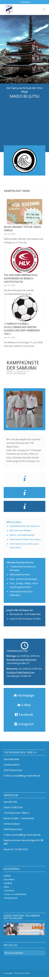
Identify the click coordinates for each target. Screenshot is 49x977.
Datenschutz (25, 2)
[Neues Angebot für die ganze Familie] (24, 211)
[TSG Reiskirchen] (20, 9)
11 (30, 425)
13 (34, 425)
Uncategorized (11, 897)
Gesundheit (9, 879)
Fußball (7, 875)
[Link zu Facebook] (43, 973)
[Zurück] (8, 256)
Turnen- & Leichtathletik (15, 894)
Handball (8, 883)
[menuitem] (25, 2)
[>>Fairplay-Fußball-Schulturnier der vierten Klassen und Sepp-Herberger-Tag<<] (24, 308)
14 (36, 425)
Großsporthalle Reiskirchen (20, 672)
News (6, 886)
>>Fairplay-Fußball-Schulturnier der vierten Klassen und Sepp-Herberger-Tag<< (22, 328)
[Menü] (43, 9)
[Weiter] (41, 256)
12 (32, 425)
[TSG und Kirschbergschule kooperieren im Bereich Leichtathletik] (24, 260)
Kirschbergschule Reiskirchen (21, 659)
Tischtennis (9, 890)
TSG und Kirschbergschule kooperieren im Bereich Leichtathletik (21, 278)
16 (41, 425)
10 (28, 425)
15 (39, 425)
